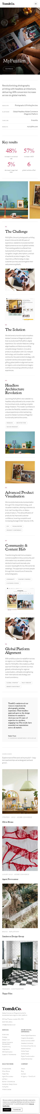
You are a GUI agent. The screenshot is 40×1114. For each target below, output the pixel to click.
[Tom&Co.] (11, 1008)
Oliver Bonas (6, 1071)
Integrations (5, 1049)
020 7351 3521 (7, 1022)
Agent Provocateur (7, 1076)
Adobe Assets (25, 1053)
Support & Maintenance (9, 1054)
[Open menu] (36, 4)
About (23, 1068)
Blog (22, 1071)
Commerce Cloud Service (28, 1046)
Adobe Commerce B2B (27, 1040)
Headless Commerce (27, 1043)
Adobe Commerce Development (7, 1043)
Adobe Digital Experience (28, 1035)
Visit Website (9, 69)
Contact (23, 1074)
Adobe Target (25, 1051)
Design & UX (6, 1039)
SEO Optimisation (7, 1052)
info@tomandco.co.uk (8, 1024)
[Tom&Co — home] (8, 4)
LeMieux (4, 1079)
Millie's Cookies (6, 1089)
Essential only (17, 1109)
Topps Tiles (5, 1074)
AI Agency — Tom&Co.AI (28, 1076)
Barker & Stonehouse (8, 1081)
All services (5, 1034)
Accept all (6, 1109)
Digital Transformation (27, 1056)
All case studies (6, 1068)
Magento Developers (27, 1038)
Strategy (4, 1037)
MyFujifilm (5, 1087)
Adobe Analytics (26, 1048)
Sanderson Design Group (9, 1084)
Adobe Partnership (26, 1059)
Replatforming (6, 1046)
